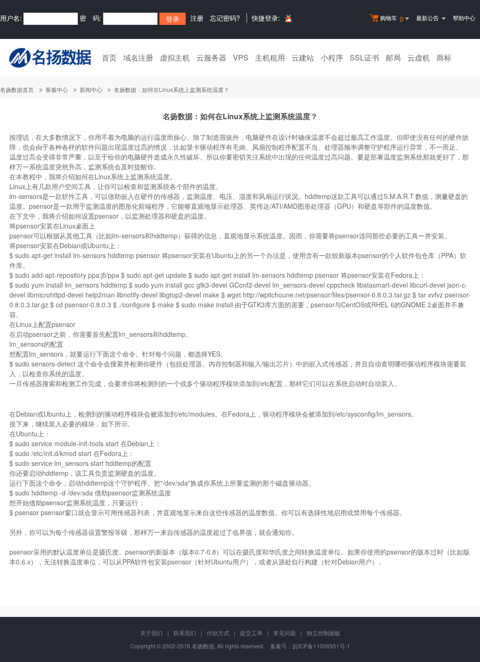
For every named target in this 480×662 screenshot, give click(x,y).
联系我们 (184, 633)
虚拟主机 (175, 57)
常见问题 (284, 633)
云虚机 (418, 57)
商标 (443, 57)
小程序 (332, 57)
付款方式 (218, 633)
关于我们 (151, 633)
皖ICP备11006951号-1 (321, 646)
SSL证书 (364, 57)
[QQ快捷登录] (288, 18)
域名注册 (138, 57)
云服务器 (211, 57)
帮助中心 (464, 18)
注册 (196, 18)
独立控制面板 (323, 633)
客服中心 (56, 89)
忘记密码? (225, 18)
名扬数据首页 (17, 89)
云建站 (303, 57)
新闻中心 (91, 89)
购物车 (392, 18)
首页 (109, 57)
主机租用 (270, 57)
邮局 (393, 57)
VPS (240, 57)
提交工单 (251, 633)
